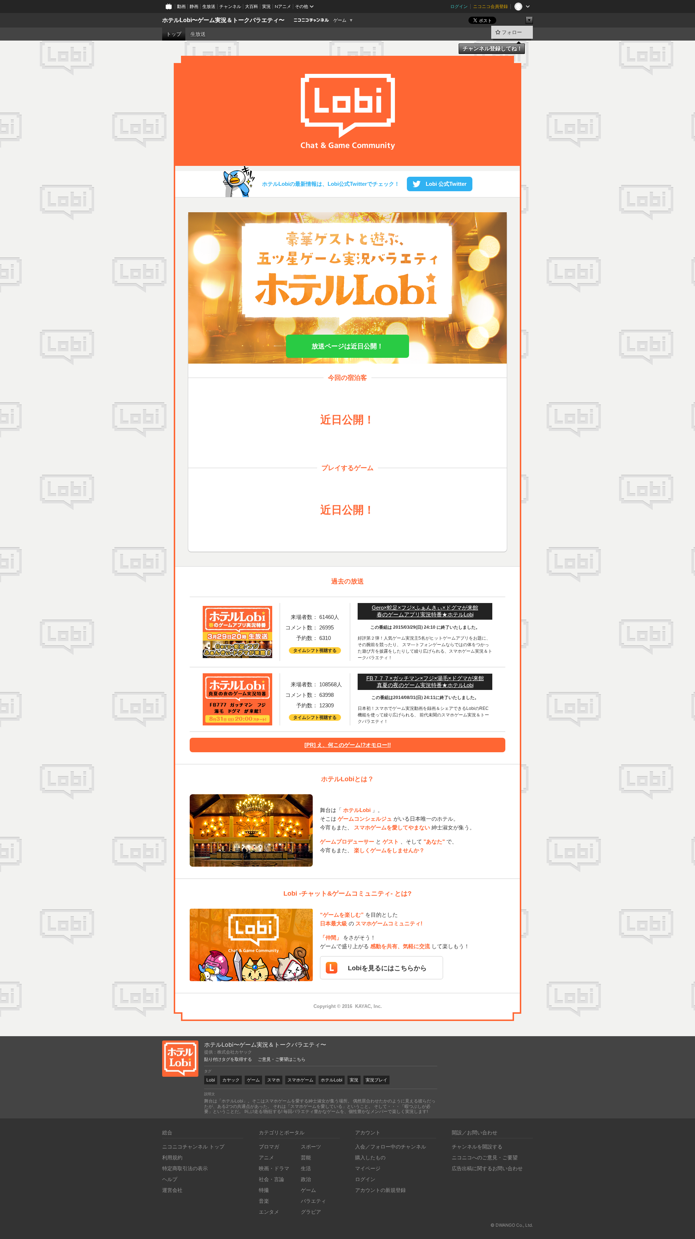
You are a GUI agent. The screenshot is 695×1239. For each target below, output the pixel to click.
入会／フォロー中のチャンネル (390, 1146)
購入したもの (370, 1157)
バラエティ (313, 1201)
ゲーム (339, 20)
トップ (173, 34)
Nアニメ (283, 6)
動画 (181, 6)
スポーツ (311, 1146)
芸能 (306, 1157)
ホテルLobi (331, 1080)
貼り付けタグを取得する (228, 1059)
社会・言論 (271, 1179)
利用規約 (172, 1157)
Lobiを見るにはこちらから (387, 968)
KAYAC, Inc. (368, 1006)
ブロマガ (269, 1146)
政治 (306, 1179)
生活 (306, 1168)
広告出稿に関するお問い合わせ (487, 1168)
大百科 (251, 6)
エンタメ (269, 1212)
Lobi (210, 1080)
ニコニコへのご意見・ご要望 (485, 1157)
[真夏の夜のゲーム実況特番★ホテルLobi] (237, 722)
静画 (194, 6)
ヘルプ (169, 1179)
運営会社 (172, 1190)
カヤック (231, 1080)
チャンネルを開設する (477, 1146)
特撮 (264, 1190)
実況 (266, 6)
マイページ (367, 1168)
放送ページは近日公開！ (347, 346)
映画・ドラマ (274, 1168)
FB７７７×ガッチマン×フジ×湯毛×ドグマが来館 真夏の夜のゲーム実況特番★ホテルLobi (425, 681)
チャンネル (230, 6)
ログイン (459, 6)
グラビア (311, 1212)
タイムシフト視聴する (315, 650)
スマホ (273, 1080)
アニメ (266, 1157)
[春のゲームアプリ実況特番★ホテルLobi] (237, 654)
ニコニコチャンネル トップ (193, 1146)
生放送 (208, 6)
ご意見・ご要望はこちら (282, 1059)
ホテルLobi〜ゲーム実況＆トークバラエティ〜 (223, 20)
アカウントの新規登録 (380, 1190)
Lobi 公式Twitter (445, 184)
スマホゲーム (300, 1080)
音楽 (264, 1201)
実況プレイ (376, 1080)
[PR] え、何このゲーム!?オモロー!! (347, 745)
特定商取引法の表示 (185, 1168)
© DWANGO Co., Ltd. (511, 1225)
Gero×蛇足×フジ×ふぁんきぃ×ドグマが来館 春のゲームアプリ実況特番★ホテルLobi (425, 611)
